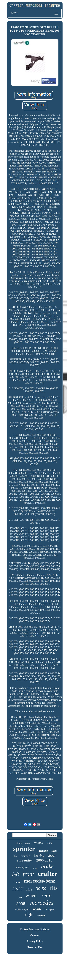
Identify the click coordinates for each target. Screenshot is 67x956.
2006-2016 (44, 860)
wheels (38, 842)
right (29, 914)
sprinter (24, 848)
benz (17, 882)
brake (47, 866)
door (52, 855)
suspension (25, 860)
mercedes (42, 902)
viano (49, 843)
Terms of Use (35, 947)
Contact (34, 935)
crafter (48, 873)
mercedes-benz (39, 881)
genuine (43, 850)
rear (46, 895)
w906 (37, 909)
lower (35, 868)
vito (20, 897)
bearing (39, 855)
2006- (21, 903)
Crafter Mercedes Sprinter (35, 929)
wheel (31, 895)
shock (27, 844)
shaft (54, 850)
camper (49, 909)
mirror (25, 856)
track (19, 843)
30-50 (41, 888)
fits (54, 888)
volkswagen (22, 909)
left (15, 873)
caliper (22, 867)
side (29, 889)
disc (15, 856)
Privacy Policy (35, 941)
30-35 (17, 889)
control (41, 915)
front (28, 874)
